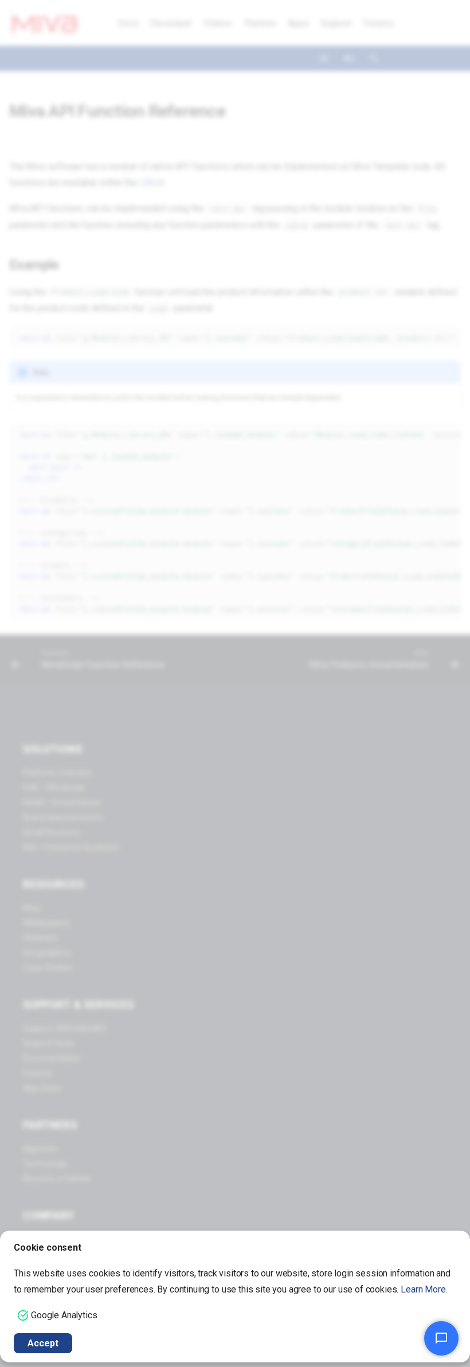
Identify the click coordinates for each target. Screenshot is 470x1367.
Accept (43, 1343)
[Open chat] (441, 1338)
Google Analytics (64, 1315)
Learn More (423, 1289)
